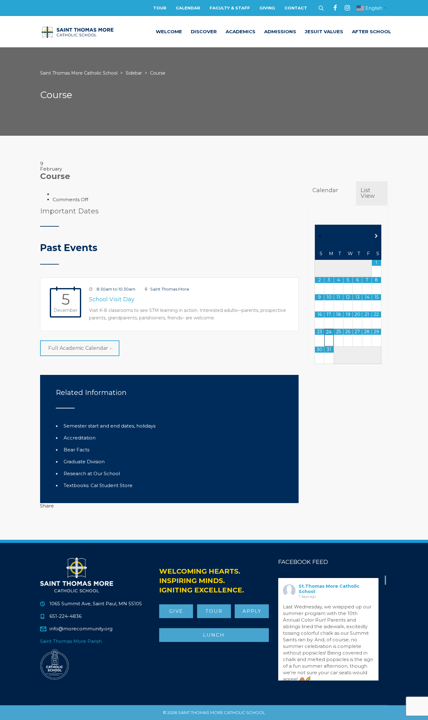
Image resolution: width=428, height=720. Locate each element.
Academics (240, 31)
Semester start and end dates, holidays (109, 426)
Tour (159, 7)
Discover (204, 31)
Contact (295, 7)
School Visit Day (111, 299)
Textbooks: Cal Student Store (98, 485)
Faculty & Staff (230, 7)
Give (176, 611)
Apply (252, 611)
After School (371, 31)
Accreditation (80, 438)
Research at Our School (92, 473)
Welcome (169, 31)
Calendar (188, 7)
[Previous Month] (319, 236)
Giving (267, 7)
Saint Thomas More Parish (71, 641)
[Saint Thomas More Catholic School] (77, 31)
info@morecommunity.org (81, 629)
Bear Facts (76, 450)
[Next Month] (376, 236)
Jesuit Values (324, 31)
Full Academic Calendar (78, 348)
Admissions (280, 31)
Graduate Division (84, 462)
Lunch (214, 635)
